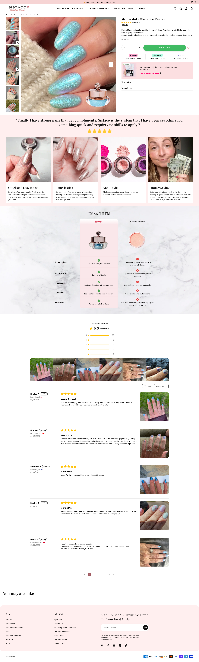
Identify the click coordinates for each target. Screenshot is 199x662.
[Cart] (191, 8)
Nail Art (8, 631)
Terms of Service (60, 639)
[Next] (195, 595)
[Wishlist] (175, 8)
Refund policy (59, 643)
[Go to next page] (114, 574)
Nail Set (9, 620)
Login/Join (58, 620)
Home (7, 15)
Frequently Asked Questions (65, 627)
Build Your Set (63, 9)
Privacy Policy (59, 635)
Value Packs (10, 639)
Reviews (142, 9)
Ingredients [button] (126, 88)
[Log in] (186, 8)
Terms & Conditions (62, 631)
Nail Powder (10, 624)
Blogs (8, 643)
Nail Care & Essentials (14, 627)
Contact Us (58, 624)
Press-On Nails (119, 9)
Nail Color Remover (13, 635)
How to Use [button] (126, 82)
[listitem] (41, 369)
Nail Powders (77, 9)
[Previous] (3, 595)
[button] (180, 9)
